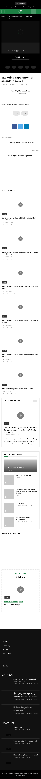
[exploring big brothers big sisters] (37, 156)
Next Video (36, 150)
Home (3, 17)
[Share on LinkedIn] (26, 126)
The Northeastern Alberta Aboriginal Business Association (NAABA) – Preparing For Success (25, 695)
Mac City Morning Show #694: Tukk (21, 143)
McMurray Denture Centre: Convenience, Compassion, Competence (23, 709)
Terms (5, 662)
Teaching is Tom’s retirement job (25, 741)
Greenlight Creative (13, 773)
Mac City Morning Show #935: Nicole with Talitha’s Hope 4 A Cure (19, 253)
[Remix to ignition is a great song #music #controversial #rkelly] (9, 494)
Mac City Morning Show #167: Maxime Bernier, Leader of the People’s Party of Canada (20, 430)
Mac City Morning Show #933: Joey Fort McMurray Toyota (19, 321)
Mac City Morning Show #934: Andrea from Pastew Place (20, 287)
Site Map (6, 666)
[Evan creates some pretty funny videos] (9, 522)
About (5, 642)
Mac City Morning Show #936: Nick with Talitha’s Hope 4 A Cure (18, 219)
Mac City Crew (10, 435)
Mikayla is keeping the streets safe (26, 755)
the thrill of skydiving (23, 475)
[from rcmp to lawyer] (20, 466)
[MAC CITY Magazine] (20, 11)
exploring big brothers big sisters (20, 156)
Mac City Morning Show (16, 17)
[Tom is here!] (9, 508)
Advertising (6, 646)
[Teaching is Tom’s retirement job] (6, 745)
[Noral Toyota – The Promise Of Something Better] (6, 684)
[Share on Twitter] (20, 126)
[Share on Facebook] (14, 126)
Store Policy (7, 654)
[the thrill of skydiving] (9, 480)
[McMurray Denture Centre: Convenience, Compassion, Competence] (6, 711)
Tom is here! (20, 503)
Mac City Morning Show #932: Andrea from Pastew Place (19, 355)
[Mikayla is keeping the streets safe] (6, 759)
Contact (5, 650)
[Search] (38, 11)
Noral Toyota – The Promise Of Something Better (20, 7)
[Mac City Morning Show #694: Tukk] (4, 143)
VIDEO (20, 601)
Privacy (5, 658)
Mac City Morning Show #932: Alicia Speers (17, 389)
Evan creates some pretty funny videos (25, 518)
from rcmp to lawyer (16, 467)
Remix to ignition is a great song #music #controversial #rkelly (26, 491)
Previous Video (6, 137)
